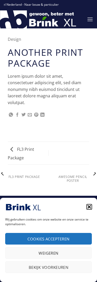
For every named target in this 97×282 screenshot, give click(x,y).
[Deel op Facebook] (17, 115)
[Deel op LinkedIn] (42, 115)
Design (14, 39)
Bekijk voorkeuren (49, 267)
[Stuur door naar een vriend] (30, 115)
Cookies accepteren (48, 238)
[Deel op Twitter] (23, 115)
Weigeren (48, 253)
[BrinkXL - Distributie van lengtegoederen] (39, 19)
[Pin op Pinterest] (36, 115)
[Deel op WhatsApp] (11, 115)
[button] (89, 206)
